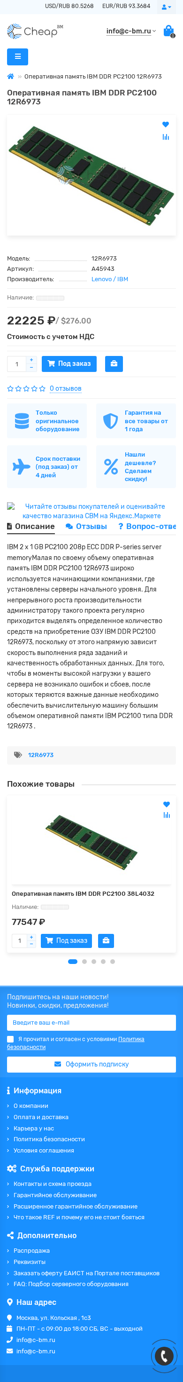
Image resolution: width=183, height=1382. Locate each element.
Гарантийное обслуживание (55, 1195)
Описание (35, 526)
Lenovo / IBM (110, 279)
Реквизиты (30, 1261)
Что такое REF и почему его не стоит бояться (79, 1217)
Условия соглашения (44, 1150)
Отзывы (92, 526)
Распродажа (32, 1250)
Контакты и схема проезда (53, 1183)
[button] (72, 961)
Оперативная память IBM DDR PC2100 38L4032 (83, 893)
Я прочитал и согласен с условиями (76, 1043)
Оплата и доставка (41, 1117)
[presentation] (7, 873)
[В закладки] (166, 804)
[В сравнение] (166, 815)
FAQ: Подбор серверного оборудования (71, 1283)
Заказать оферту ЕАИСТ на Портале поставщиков (87, 1273)
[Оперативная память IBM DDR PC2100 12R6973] (91, 175)
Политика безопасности (49, 1139)
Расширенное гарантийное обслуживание (75, 1206)
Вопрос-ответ (154, 526)
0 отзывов (66, 389)
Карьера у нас (34, 1128)
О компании (31, 1105)
